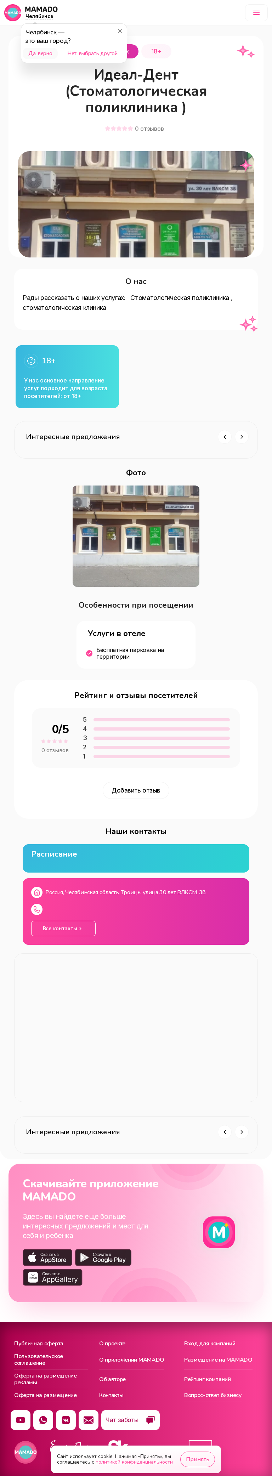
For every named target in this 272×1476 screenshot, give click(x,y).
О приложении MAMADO (131, 1360)
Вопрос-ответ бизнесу (213, 1395)
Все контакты (60, 928)
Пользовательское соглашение (38, 1360)
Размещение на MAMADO (218, 1360)
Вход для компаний (210, 1343)
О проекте (112, 1343)
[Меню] (256, 12)
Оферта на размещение (45, 1395)
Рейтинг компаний (207, 1379)
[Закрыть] (120, 31)
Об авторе (112, 1379)
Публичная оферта (38, 1343)
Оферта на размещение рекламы (45, 1379)
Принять (197, 1459)
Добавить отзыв (136, 790)
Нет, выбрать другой (92, 53)
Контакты (111, 1395)
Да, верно (40, 53)
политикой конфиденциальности (134, 1462)
